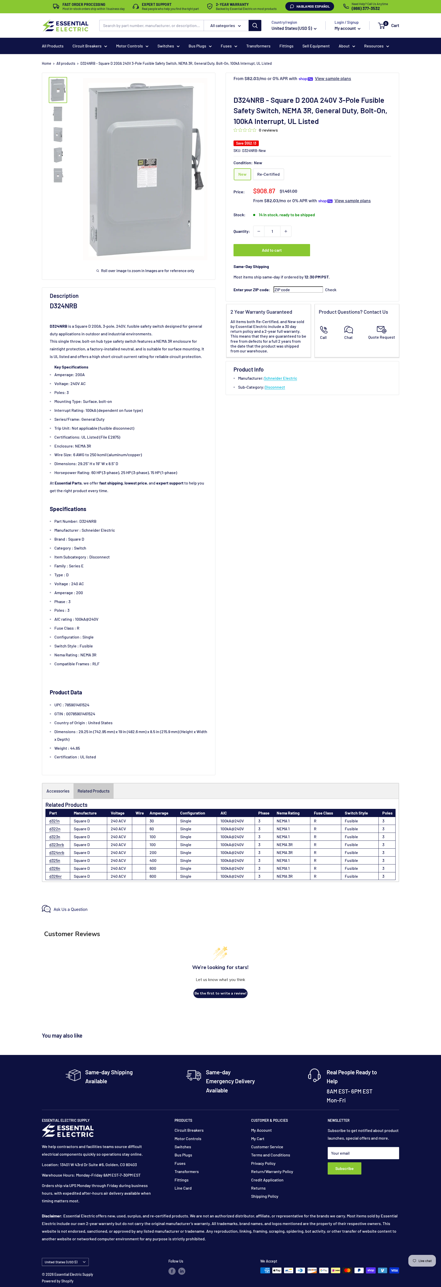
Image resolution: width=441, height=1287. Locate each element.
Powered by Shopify (58, 1281)
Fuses (226, 45)
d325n (54, 860)
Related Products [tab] (93, 790)
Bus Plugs (197, 45)
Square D (82, 820)
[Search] (255, 25)
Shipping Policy (264, 1196)
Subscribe (344, 1168)
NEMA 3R (285, 844)
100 (153, 836)
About (344, 45)
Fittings (286, 45)
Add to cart (272, 250)
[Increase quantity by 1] (285, 231)
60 (152, 828)
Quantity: (242, 231)
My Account (261, 1130)
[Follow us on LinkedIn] (181, 1271)
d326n (54, 868)
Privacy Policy (263, 1163)
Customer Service (267, 1146)
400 (153, 860)
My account (346, 28)
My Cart (257, 1138)
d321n (54, 820)
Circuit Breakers (87, 45)
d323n (54, 836)
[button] (381, 26)
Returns (258, 1188)
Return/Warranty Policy (272, 1171)
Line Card (183, 1188)
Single (185, 820)
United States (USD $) (61, 1262)
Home (46, 63)
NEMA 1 (283, 820)
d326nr (55, 876)
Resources (374, 45)
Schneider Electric (280, 378)
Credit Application (267, 1179)
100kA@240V (232, 820)
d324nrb (56, 852)
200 (153, 852)
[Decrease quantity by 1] (258, 231)
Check (330, 289)
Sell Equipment (316, 45)
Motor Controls (129, 45)
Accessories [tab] (57, 790)
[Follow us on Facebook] (172, 1271)
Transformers (258, 45)
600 (153, 868)
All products (65, 63)
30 (152, 820)
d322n (54, 828)
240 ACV (118, 820)
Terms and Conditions (270, 1154)
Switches (165, 45)
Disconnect (275, 387)
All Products (53, 45)
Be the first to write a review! (220, 993)
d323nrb (56, 844)
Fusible (351, 820)
